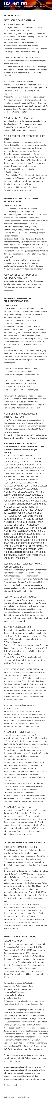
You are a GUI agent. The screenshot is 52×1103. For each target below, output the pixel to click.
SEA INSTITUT (16, 3)
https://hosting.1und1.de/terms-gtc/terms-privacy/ (25, 1079)
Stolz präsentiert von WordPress (16, 1097)
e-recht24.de (15, 1085)
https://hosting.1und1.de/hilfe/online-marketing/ (24, 1067)
